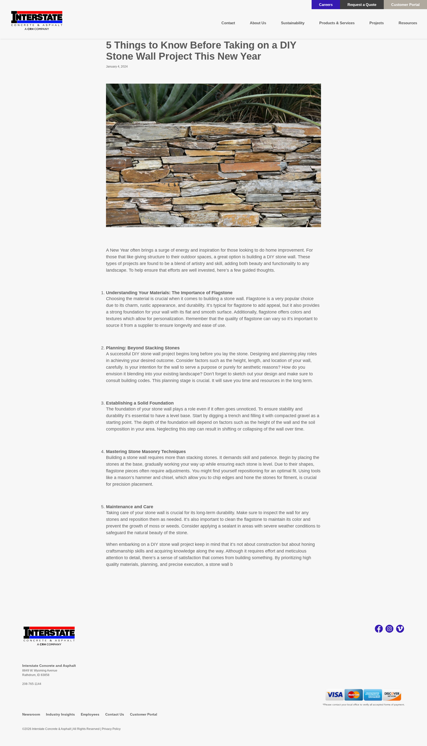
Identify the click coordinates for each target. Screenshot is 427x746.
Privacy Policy (111, 729)
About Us (258, 23)
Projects (376, 23)
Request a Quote (361, 4)
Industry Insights (60, 714)
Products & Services (337, 23)
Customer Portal (405, 4)
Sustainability (292, 23)
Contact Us (114, 714)
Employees (90, 714)
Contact (228, 23)
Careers (326, 4)
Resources (408, 23)
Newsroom (31, 714)
